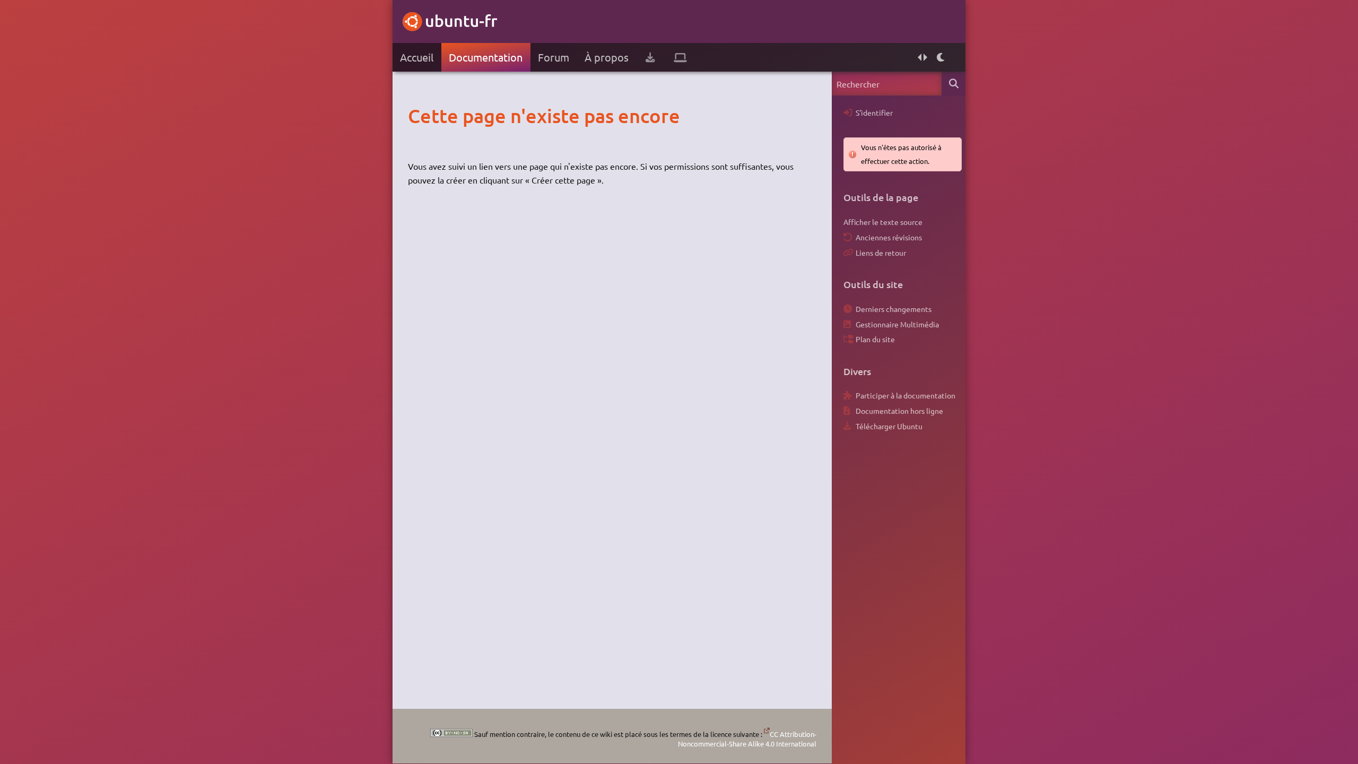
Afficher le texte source (882, 222)
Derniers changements (894, 309)
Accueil (416, 57)
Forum (553, 57)
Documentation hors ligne (899, 410)
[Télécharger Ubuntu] (650, 57)
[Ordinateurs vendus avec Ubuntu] (680, 57)
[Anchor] (419, 115)
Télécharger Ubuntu (889, 426)
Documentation (486, 57)
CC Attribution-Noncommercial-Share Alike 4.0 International (747, 739)
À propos (607, 57)
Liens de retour (881, 252)
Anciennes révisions (889, 237)
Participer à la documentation (905, 395)
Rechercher (953, 84)
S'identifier (874, 112)
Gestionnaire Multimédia (897, 324)
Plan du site (875, 339)
